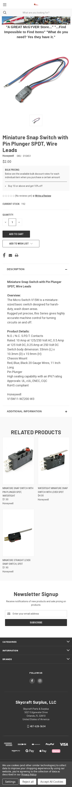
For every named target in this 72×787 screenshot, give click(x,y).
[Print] (16, 255)
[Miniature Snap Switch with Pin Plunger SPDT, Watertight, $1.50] (18, 461)
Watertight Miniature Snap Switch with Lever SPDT (53, 490)
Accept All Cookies (51, 782)
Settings (10, 782)
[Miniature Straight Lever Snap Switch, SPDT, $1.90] (18, 533)
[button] (42, 195)
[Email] (10, 255)
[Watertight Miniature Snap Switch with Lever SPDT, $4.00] (54, 461)
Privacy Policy (28, 774)
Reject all (28, 782)
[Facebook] (4, 255)
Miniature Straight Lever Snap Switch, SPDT (16, 562)
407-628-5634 (37, 726)
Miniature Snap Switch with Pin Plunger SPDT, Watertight (18, 492)
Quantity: (8, 214)
